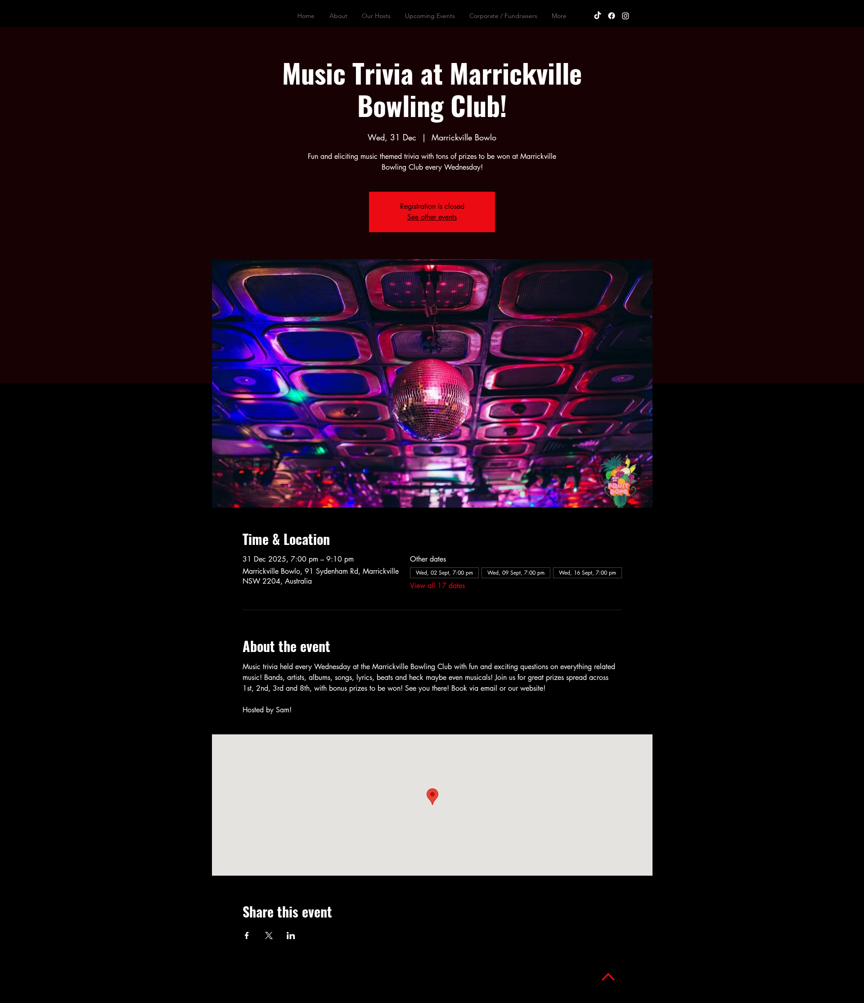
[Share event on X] (269, 935)
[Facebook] (611, 15)
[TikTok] (597, 15)
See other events (432, 217)
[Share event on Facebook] (247, 935)
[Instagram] (625, 15)
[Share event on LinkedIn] (291, 935)
